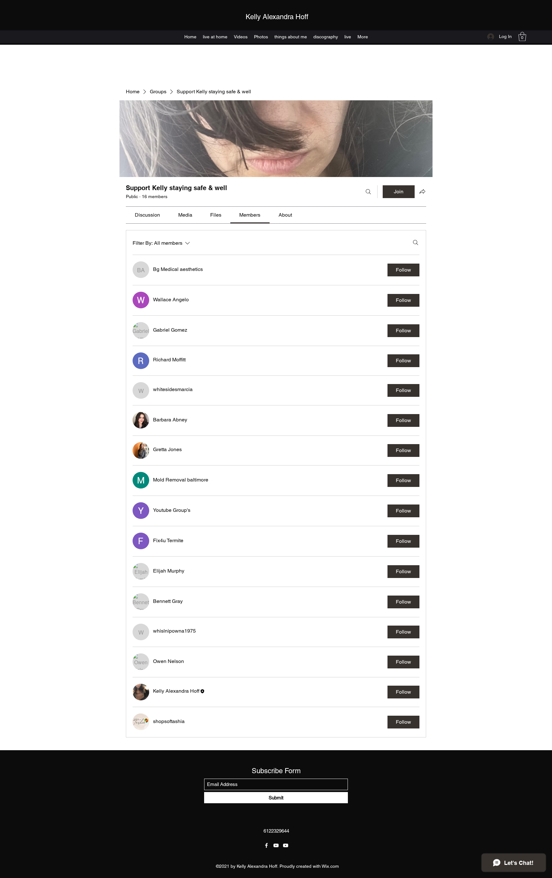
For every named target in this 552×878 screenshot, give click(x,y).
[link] (147, 215)
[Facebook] (266, 845)
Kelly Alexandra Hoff (277, 17)
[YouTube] (276, 845)
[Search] (368, 191)
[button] (522, 36)
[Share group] (422, 191)
